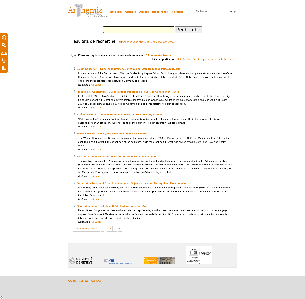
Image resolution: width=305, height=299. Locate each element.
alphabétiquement (225, 59)
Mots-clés (116, 11)
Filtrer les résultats (157, 55)
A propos (177, 11)
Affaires (144, 11)
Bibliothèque (160, 11)
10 (109, 229)
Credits (72, 280)
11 (115, 229)
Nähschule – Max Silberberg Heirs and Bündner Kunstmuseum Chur (117, 156)
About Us (96, 280)
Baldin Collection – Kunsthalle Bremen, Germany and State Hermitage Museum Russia (128, 68)
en (231, 11)
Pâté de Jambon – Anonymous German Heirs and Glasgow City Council (119, 114)
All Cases (96, 84)
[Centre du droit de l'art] (88, 11)
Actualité (130, 11)
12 (120, 229)
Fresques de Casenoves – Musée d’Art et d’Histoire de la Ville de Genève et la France (128, 91)
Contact (83, 280)
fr (235, 11)
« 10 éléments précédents (86, 229)
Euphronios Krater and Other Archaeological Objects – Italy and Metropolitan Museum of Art (132, 183)
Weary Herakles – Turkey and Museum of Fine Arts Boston (111, 133)
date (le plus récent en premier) (195, 59)
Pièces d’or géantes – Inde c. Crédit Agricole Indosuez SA (111, 206)
